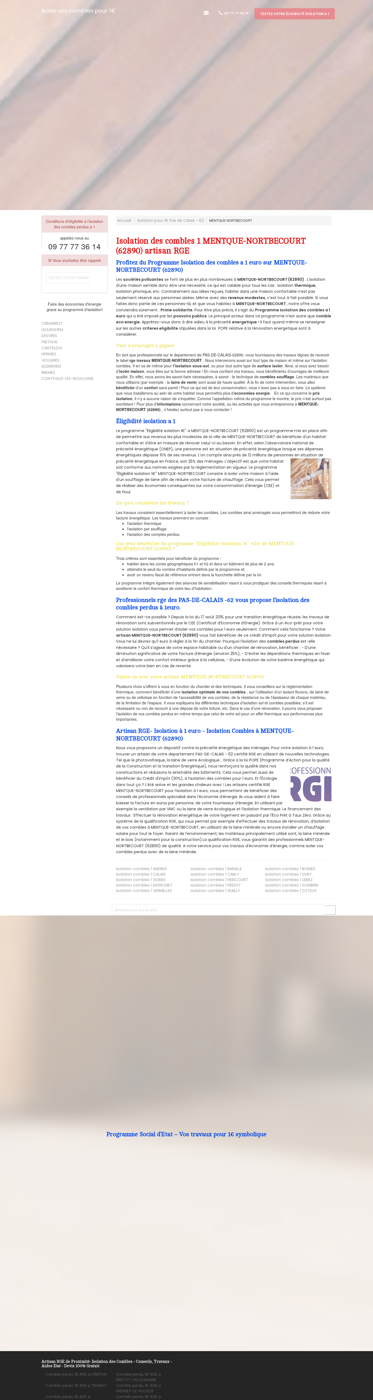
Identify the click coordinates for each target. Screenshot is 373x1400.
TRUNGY (76, 1385)
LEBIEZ (289, 879)
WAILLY (215, 890)
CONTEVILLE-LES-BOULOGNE (67, 378)
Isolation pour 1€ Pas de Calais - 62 (170, 220)
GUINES (141, 879)
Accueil (123, 220)
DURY (288, 874)
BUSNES (290, 869)
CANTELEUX (52, 348)
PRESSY (216, 885)
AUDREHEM (51, 366)
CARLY (215, 874)
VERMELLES (144, 890)
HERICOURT (219, 879)
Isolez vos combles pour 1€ (79, 10)
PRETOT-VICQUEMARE (138, 1377)
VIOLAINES (51, 360)
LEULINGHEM (52, 329)
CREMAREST (52, 323)
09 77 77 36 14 (236, 13)
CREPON (76, 1374)
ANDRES (141, 869)
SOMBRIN (291, 885)
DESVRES (49, 335)
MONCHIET (144, 885)
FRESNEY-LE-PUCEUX (138, 1388)
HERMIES (49, 354)
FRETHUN (49, 342)
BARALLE (216, 869)
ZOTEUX (291, 890)
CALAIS (140, 874)
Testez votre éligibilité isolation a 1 (294, 13)
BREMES (48, 372)
